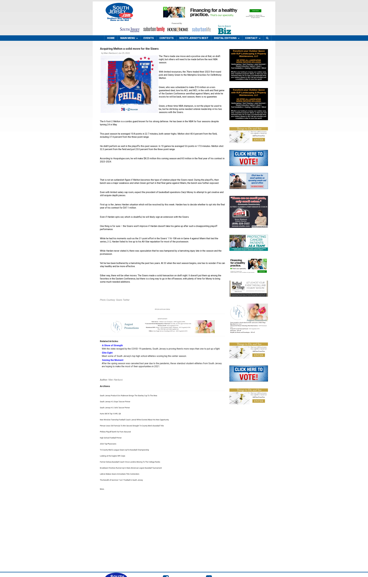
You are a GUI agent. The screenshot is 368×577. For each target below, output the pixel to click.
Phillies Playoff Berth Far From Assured (115, 432)
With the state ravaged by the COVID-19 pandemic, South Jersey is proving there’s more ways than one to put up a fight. (161, 349)
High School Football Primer (111, 438)
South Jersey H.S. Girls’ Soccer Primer (115, 408)
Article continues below (162, 309)
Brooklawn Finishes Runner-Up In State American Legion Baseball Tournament (131, 468)
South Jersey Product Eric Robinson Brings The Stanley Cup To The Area (128, 396)
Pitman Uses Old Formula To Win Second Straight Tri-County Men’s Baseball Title (132, 426)
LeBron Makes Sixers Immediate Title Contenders (119, 474)
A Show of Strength (112, 345)
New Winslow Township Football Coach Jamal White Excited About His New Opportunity (134, 420)
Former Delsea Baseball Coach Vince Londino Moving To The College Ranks (130, 462)
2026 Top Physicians (108, 444)
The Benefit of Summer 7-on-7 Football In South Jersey (121, 480)
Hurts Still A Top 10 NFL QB (110, 414)
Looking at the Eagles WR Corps (112, 456)
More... (102, 489)
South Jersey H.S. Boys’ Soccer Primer (115, 402)
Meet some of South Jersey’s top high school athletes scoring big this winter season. (144, 356)
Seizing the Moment (112, 360)
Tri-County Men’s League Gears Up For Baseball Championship (124, 450)
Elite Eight (107, 353)
